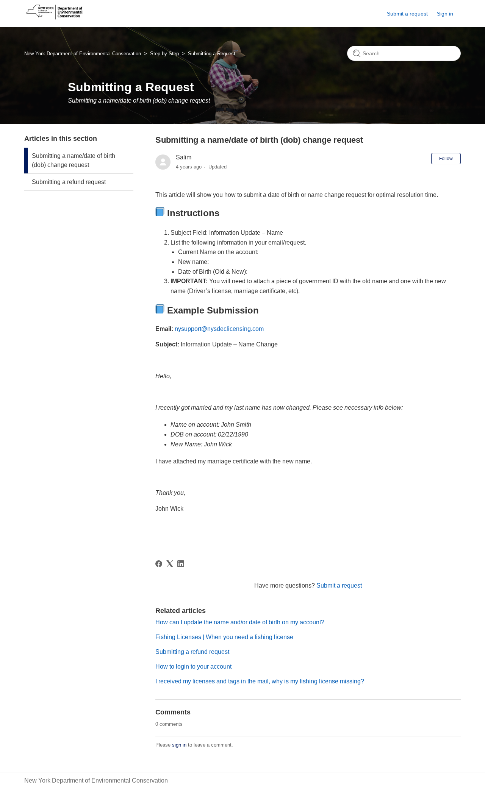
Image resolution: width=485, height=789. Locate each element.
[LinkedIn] (180, 563)
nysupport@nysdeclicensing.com (219, 329)
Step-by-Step (164, 53)
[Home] (54, 19)
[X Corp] (169, 563)
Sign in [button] (445, 14)
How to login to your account (193, 666)
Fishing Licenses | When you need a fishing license (224, 637)
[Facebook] (158, 563)
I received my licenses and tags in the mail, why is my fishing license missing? (259, 681)
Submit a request (407, 14)
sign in (179, 745)
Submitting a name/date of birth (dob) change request (73, 160)
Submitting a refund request (69, 182)
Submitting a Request (211, 53)
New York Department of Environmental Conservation (82, 53)
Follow (446, 158)
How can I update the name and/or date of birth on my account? (239, 622)
